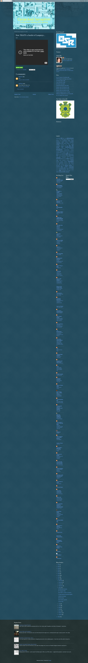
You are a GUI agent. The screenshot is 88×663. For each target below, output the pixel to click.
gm (67, 153)
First (57, 522)
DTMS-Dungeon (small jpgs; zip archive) (63, 78)
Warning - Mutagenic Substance (59, 415)
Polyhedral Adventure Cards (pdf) (62, 85)
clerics (68, 143)
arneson (60, 139)
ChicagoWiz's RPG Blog (59, 448)
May (59, 607)
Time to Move (59, 483)
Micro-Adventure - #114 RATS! (60, 236)
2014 (59, 573)
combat (57, 144)
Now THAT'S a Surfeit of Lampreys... (65, 592)
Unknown (20, 76)
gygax (57, 155)
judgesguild (58, 157)
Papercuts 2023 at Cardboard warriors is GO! (60, 301)
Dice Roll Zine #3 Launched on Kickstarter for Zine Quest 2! (60, 334)
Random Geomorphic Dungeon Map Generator (28, 644)
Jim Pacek (67, 68)
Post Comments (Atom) (24, 96)
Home (34, 94)
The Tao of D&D (60, 240)
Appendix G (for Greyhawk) (59, 182)
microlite (68, 160)
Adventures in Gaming (59, 526)
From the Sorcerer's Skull (60, 180)
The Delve (58, 551)
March (60, 610)
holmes (67, 155)
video (57, 171)
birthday (57, 140)
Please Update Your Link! (59, 381)
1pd (57, 138)
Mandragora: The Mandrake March (59, 541)
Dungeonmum (59, 532)
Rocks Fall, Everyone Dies (59, 536)
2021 (59, 566)
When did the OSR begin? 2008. (60, 295)
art (62, 139)
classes (65, 143)
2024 (59, 564)
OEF (57, 348)
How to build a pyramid (62, 599)
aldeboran (59, 432)
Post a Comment (20, 89)
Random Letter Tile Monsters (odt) (62, 87)
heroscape (63, 155)
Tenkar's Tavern (60, 443)
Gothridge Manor (59, 234)
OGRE (57, 164)
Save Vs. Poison (60, 306)
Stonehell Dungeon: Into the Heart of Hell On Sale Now (60, 427)
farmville (64, 151)
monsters (71, 161)
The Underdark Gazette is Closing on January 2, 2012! (60, 505)
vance (73, 170)
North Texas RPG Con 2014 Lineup (60, 464)
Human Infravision (60, 363)
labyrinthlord (58, 158)
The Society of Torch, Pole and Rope (60, 423)
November (61, 582)
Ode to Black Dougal (59, 317)
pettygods (66, 164)
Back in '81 (59, 497)
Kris (57, 208)
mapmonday (71, 158)
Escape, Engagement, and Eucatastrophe (60, 261)
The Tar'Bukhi (59, 439)
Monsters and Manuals (59, 201)
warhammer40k (61, 171)
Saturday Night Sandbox (59, 355)
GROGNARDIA (59, 185)
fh (69, 151)
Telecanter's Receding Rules (60, 311)
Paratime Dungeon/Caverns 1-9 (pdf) (63, 92)
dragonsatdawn (63, 148)
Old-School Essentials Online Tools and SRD (60, 326)
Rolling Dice (59, 267)
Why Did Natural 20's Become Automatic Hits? (59, 281)
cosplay (69, 144)
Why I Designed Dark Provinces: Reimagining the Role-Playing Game (59, 195)
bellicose (72, 139)
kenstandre (64, 157)
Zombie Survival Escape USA (59, 289)
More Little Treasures (58, 411)
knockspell (72, 157)
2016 (59, 570)
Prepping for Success (59, 478)
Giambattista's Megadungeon (59, 395)
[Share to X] (32, 69)
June (60, 605)
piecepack (58, 165)
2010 (59, 616)
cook (66, 144)
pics (73, 164)
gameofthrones (71, 152)
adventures (70, 138)
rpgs (62, 166)
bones (69, 140)
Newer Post (17, 94)
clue (70, 143)
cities (62, 143)
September (61, 585)
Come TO (58, 444)
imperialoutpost (69, 156)
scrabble (61, 167)
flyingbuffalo (72, 151)
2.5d (58, 138)
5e (64, 138)
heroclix (60, 155)
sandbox (66, 166)
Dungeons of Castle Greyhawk (25, 625)
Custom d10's (60, 601)
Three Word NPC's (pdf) (60, 82)
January (60, 614)
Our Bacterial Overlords (62, 589)
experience (58, 151)
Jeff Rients (21, 83)
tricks (69, 170)
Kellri (58, 366)
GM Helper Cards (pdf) (60, 83)
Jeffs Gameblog (60, 253)
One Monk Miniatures (59, 299)
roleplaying (58, 166)
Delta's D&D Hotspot (59, 279)
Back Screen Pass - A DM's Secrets (59, 392)
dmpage (57, 147)
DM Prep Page (61, 597)
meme (60, 160)
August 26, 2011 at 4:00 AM (24, 86)
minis (72, 160)
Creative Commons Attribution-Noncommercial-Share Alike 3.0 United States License (64, 70)
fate (66, 151)
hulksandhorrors (63, 156)
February (60, 612)
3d (61, 138)
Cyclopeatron (59, 293)
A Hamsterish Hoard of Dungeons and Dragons (59, 408)
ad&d (66, 138)
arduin (57, 139)
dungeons (59, 149)
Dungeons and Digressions (59, 362)
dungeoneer (71, 148)
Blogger (49, 660)
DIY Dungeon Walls (62, 590)
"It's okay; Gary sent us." (60, 226)
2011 (59, 578)
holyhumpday (71, 155)
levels (64, 158)
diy (70, 146)
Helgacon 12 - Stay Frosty (59, 357)
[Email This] (29, 69)
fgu (68, 151)
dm (73, 146)
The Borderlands (59, 331)
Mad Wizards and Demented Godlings (60, 457)
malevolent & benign (59, 455)
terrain (72, 169)
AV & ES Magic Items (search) (62, 95)
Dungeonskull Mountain (59, 259)
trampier (64, 170)
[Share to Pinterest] (34, 69)
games (57, 153)
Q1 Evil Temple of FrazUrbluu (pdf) (62, 77)
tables (68, 169)
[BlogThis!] (31, 69)
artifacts (64, 139)
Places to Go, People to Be (59, 287)
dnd (62, 147)
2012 (59, 577)
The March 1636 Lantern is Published (59, 242)
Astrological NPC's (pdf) (60, 80)
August (60, 587)
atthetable (68, 139)
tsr (71, 170)
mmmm (57, 161)
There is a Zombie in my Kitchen (59, 546)
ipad (73, 156)
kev (67, 157)
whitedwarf (67, 171)
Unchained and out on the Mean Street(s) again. (59, 499)
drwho (67, 148)
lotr (65, 158)
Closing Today (59, 507)
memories (64, 160)
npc (69, 162)
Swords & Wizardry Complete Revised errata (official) (60, 229)
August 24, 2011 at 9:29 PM (24, 79)
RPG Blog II (59, 554)
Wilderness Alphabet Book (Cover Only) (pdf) (64, 93)
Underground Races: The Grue (59, 493)
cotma (72, 144)
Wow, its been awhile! (59, 388)
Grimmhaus (59, 558)
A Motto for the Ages (62, 596)
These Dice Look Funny (59, 491)
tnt (62, 170)
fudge (67, 152)
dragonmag (58, 148)
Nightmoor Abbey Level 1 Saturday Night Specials (60, 319)
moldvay (65, 161)
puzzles (61, 165)
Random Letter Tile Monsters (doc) (62, 88)
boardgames (64, 140)
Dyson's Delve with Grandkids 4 (25, 631)
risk (73, 165)
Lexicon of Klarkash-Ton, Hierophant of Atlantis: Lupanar (59, 274)
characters (58, 143)
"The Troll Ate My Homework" (60, 462)
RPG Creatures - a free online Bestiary (60, 437)
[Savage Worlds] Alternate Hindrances (59, 470)
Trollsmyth (59, 271)
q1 (63, 165)
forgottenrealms (59, 152)
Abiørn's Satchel (59, 312)
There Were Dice (59, 307)
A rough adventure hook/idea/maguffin (65, 594)
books (72, 140)
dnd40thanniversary (69, 147)
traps (67, 170)
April (59, 609)
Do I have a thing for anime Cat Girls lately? (60, 220)
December (61, 580)
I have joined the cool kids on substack (59, 249)
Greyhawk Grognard (58, 379)
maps (57, 160)
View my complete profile (67, 60)
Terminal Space (60, 487)
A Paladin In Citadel (59, 192)
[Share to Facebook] (33, 69)
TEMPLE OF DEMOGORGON (60, 218)
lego (62, 158)
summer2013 (71, 167)
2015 (59, 571)
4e (63, 138)
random (70, 165)
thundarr (57, 170)
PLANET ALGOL (60, 374)
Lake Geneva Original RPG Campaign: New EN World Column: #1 (60, 343)
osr (59, 164)
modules (61, 161)
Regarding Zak (59, 375)
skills (65, 167)
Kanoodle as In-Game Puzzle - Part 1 (26, 637)
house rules (58, 156)
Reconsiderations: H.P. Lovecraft (60, 187)
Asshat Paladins (60, 468)
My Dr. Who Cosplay (23, 650)
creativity (58, 145)
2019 (59, 568)
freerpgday (64, 152)
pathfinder (62, 164)
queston (66, 165)
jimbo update (59, 254)
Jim (64, 57)
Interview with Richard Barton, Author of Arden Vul (59, 369)
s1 (63, 166)
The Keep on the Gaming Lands (60, 476)
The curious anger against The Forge (60, 402)
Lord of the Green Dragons (60, 340)
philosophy (70, 164)
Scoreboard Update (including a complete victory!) (60, 515)
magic (67, 158)
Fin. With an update (59, 450)
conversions (62, 144)
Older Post (51, 94)
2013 (59, 575)
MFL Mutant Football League (59, 418)
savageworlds (71, 166)
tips (60, 170)
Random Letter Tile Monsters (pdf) (62, 90)
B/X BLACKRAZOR (59, 207)
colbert (73, 143)
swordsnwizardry (62, 169)
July (59, 603)
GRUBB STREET (60, 212)
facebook (61, 151)
